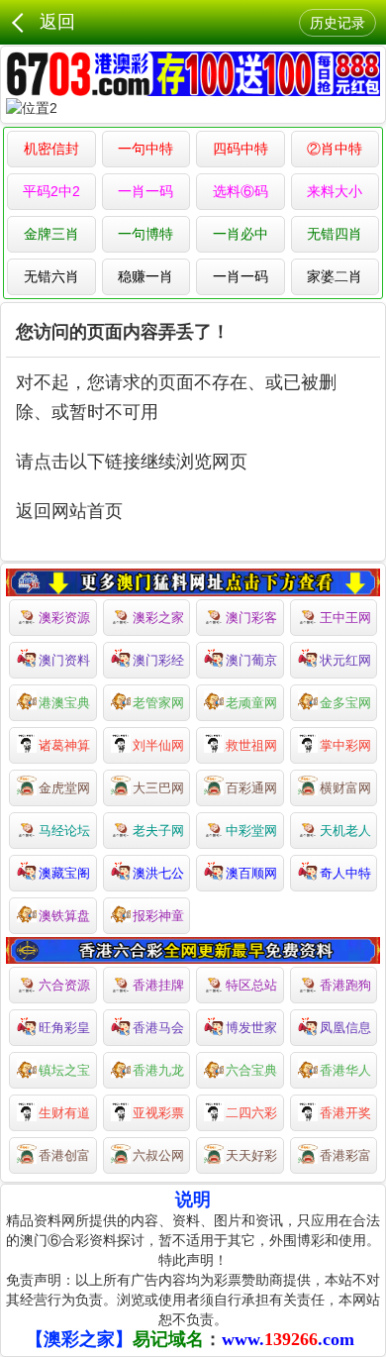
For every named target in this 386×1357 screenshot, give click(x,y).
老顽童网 (251, 702)
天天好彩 (251, 1155)
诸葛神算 (64, 745)
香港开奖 (345, 1112)
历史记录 (337, 23)
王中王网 (345, 617)
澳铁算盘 (64, 915)
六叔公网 (158, 1155)
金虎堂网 (64, 788)
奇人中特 (345, 873)
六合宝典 (251, 1070)
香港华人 (345, 1070)
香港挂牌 (158, 985)
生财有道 (64, 1112)
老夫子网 (158, 830)
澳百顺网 (251, 873)
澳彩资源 (64, 617)
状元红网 (345, 660)
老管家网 (158, 702)
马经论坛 (64, 830)
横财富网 (345, 788)
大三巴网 (158, 788)
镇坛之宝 (64, 1070)
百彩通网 (251, 788)
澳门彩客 (251, 617)
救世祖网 (251, 745)
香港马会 (158, 1027)
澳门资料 (64, 660)
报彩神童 (158, 915)
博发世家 (251, 1027)
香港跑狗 (345, 985)
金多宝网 (345, 702)
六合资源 (64, 985)
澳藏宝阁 (64, 873)
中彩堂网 (251, 830)
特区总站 (251, 985)
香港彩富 (345, 1155)
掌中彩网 (345, 745)
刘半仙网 (158, 745)
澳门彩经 (158, 660)
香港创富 (64, 1155)
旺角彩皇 (64, 1027)
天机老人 (345, 830)
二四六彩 (251, 1112)
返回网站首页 (69, 511)
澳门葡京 (251, 660)
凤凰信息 (345, 1027)
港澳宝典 (64, 702)
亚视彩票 (158, 1112)
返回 (57, 22)
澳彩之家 (158, 617)
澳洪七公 (158, 873)
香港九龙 (158, 1070)
